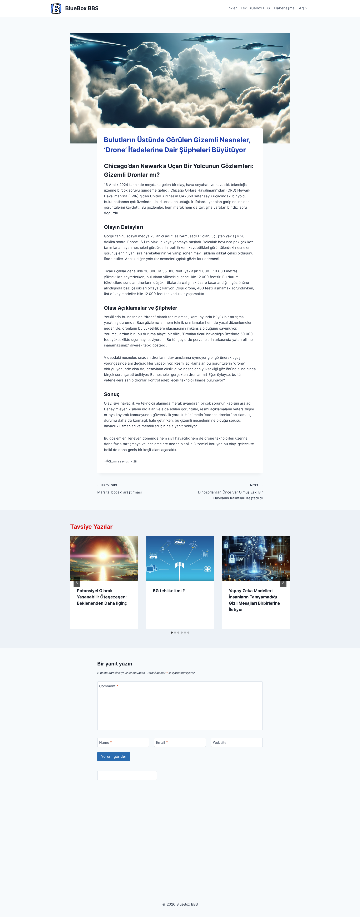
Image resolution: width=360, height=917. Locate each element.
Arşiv (303, 8)
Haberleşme (284, 8)
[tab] (172, 633)
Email (162, 742)
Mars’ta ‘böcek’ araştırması (119, 489)
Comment (108, 686)
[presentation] (104, 558)
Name (105, 742)
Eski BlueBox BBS (255, 8)
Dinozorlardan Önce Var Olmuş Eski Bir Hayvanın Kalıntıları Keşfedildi (230, 491)
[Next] (283, 582)
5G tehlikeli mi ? (169, 590)
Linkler (231, 8)
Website (219, 742)
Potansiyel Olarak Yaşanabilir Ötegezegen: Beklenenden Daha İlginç (102, 597)
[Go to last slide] (77, 582)
